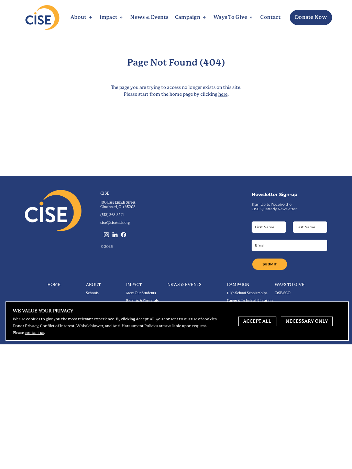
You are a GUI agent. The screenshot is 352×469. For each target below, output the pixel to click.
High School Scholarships (247, 293)
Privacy (43, 310)
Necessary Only (307, 321)
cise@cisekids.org (115, 223)
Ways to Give (290, 284)
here (223, 94)
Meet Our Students (141, 293)
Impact (134, 284)
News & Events (184, 284)
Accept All (257, 321)
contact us (34, 333)
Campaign (238, 284)
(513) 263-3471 (112, 215)
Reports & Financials (142, 300)
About (93, 284)
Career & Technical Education (250, 300)
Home (53, 284)
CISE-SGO (282, 293)
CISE (105, 193)
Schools (92, 293)
